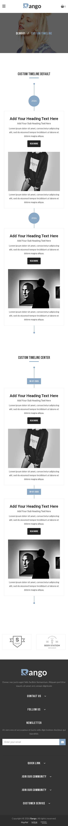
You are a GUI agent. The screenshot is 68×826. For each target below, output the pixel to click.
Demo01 (20, 33)
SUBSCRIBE (62, 742)
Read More (34, 143)
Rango (33, 818)
